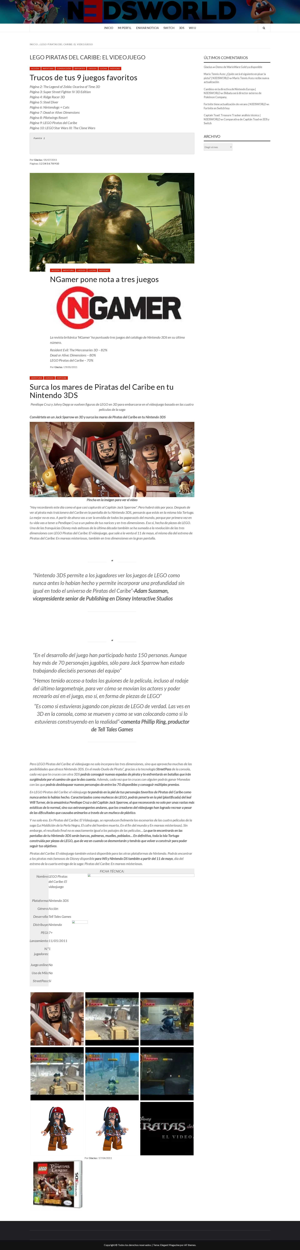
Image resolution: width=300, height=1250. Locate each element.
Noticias (115, 68)
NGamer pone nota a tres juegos (104, 279)
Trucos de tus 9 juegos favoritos (84, 77)
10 (57, 163)
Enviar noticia (147, 28)
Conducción (64, 68)
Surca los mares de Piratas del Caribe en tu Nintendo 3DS (102, 391)
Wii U (192, 28)
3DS (181, 28)
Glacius (38, 159)
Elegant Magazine (170, 1244)
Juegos (92, 68)
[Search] (264, 28)
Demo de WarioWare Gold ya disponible (239, 67)
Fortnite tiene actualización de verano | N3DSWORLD (235, 104)
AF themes (190, 1244)
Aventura (48, 68)
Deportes (80, 68)
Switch (168, 28)
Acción (35, 68)
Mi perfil (124, 28)
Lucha (103, 68)
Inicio (108, 28)
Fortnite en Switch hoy (217, 108)
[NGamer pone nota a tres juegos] (112, 221)
